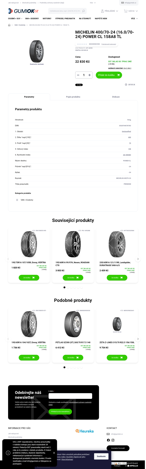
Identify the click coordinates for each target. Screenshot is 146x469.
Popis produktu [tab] (73, 97)
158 (129, 149)
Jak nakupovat (13, 3)
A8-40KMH (127, 155)
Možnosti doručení (119, 68)
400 (129, 137)
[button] (64, 287)
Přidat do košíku (106, 75)
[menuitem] (15, 18)
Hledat (83, 11)
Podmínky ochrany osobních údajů (52, 3)
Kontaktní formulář (118, 448)
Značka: (81, 50)
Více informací (67, 459)
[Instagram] (113, 439)
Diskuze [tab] (116, 97)
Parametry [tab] (29, 97)
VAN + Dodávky (27, 200)
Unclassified (126, 131)
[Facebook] (108, 439)
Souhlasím (101, 456)
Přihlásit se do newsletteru (60, 411)
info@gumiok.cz (117, 434)
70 (130, 143)
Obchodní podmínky (29, 3)
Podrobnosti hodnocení (109, 44)
